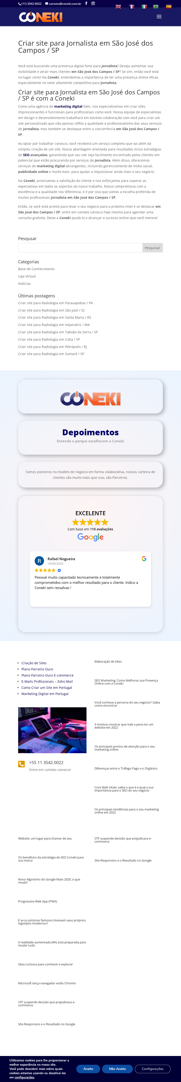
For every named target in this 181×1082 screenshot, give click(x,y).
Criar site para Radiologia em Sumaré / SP (51, 354)
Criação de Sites (34, 663)
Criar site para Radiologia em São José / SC (51, 310)
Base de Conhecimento (36, 269)
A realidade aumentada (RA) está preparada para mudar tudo (52, 943)
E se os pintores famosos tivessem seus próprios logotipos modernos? (52, 921)
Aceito (88, 1069)
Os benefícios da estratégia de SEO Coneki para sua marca (51, 858)
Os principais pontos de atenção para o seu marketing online (125, 748)
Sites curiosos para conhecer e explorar (45, 964)
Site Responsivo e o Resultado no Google (46, 1024)
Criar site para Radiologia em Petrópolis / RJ (52, 346)
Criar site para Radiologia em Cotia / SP (49, 339)
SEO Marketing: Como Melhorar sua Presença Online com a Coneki (126, 682)
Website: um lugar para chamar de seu (45, 838)
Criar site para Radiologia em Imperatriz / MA (54, 324)
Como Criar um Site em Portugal (46, 687)
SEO (26, 155)
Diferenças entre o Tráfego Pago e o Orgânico (126, 768)
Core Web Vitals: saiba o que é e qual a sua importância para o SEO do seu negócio (124, 788)
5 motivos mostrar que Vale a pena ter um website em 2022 (124, 726)
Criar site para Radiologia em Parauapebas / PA (55, 303)
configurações (24, 1077)
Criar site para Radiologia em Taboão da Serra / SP (58, 332)
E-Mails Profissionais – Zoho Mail (47, 681)
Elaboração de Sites (108, 661)
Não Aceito (117, 1069)
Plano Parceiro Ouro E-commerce (47, 675)
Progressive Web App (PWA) (37, 901)
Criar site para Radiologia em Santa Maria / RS (54, 317)
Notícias (24, 283)
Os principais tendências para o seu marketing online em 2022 (127, 810)
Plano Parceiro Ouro (37, 669)
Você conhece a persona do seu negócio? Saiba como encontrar (127, 704)
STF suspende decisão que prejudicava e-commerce (46, 1003)
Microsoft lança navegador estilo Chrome (47, 983)
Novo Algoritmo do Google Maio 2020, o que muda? (49, 880)
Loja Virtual (27, 276)
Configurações (153, 1069)
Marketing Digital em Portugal (45, 693)
